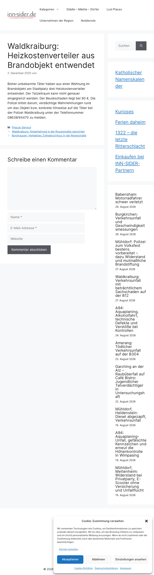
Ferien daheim (130, 122)
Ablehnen (98, 559)
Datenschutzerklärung (106, 568)
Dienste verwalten (68, 549)
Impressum (125, 568)
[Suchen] (141, 45)
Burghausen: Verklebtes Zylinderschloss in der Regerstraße (49, 135)
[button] (146, 521)
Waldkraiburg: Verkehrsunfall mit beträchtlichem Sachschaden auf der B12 (130, 286)
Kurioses (124, 111)
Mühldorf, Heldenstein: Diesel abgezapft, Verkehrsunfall (130, 415)
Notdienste (88, 20)
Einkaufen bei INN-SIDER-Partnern (129, 163)
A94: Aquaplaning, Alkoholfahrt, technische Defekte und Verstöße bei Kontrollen (127, 319)
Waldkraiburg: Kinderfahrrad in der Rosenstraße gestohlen (48, 131)
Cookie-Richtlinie (83, 568)
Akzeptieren (70, 559)
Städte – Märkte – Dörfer (82, 9)
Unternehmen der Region (56, 20)
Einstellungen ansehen (131, 559)
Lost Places (114, 9)
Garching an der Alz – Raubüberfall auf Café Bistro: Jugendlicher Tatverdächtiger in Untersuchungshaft (130, 381)
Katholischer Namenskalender (129, 79)
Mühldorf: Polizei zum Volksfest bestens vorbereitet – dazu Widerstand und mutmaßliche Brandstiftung (130, 253)
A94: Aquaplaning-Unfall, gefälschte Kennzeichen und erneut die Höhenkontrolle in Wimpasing (130, 444)
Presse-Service (21, 127)
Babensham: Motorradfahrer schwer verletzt (129, 198)
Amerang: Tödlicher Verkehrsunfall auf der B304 (128, 348)
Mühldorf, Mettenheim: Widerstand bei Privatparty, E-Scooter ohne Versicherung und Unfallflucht (129, 478)
